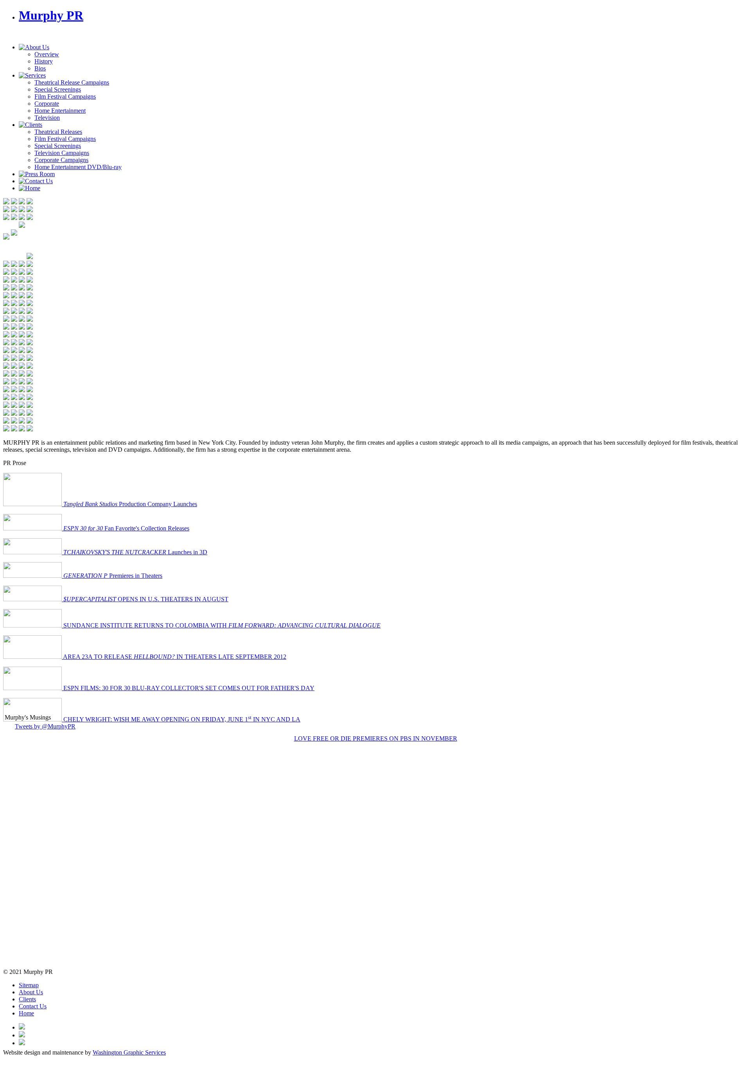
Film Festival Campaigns (65, 96)
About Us (31, 992)
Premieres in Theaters (112, 575)
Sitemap (29, 985)
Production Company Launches (130, 504)
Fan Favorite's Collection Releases (126, 528)
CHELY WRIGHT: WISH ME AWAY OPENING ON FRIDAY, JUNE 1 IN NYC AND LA (181, 719)
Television (47, 117)
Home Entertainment (60, 110)
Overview (46, 54)
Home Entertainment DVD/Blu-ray (78, 167)
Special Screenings (57, 89)
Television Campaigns (61, 153)
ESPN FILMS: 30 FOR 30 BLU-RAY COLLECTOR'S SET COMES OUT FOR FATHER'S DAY (188, 688)
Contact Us (33, 1006)
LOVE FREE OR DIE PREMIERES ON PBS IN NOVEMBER (375, 738)
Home (26, 1013)
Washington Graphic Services (129, 1052)
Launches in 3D (135, 552)
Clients (27, 999)
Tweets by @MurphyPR (45, 726)
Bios (40, 68)
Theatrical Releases (58, 131)
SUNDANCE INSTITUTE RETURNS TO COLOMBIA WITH (221, 625)
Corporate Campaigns (61, 160)
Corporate (46, 103)
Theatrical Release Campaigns (71, 82)
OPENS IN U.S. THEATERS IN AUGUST (145, 599)
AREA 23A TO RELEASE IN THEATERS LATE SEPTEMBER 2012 (174, 656)
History (43, 61)
